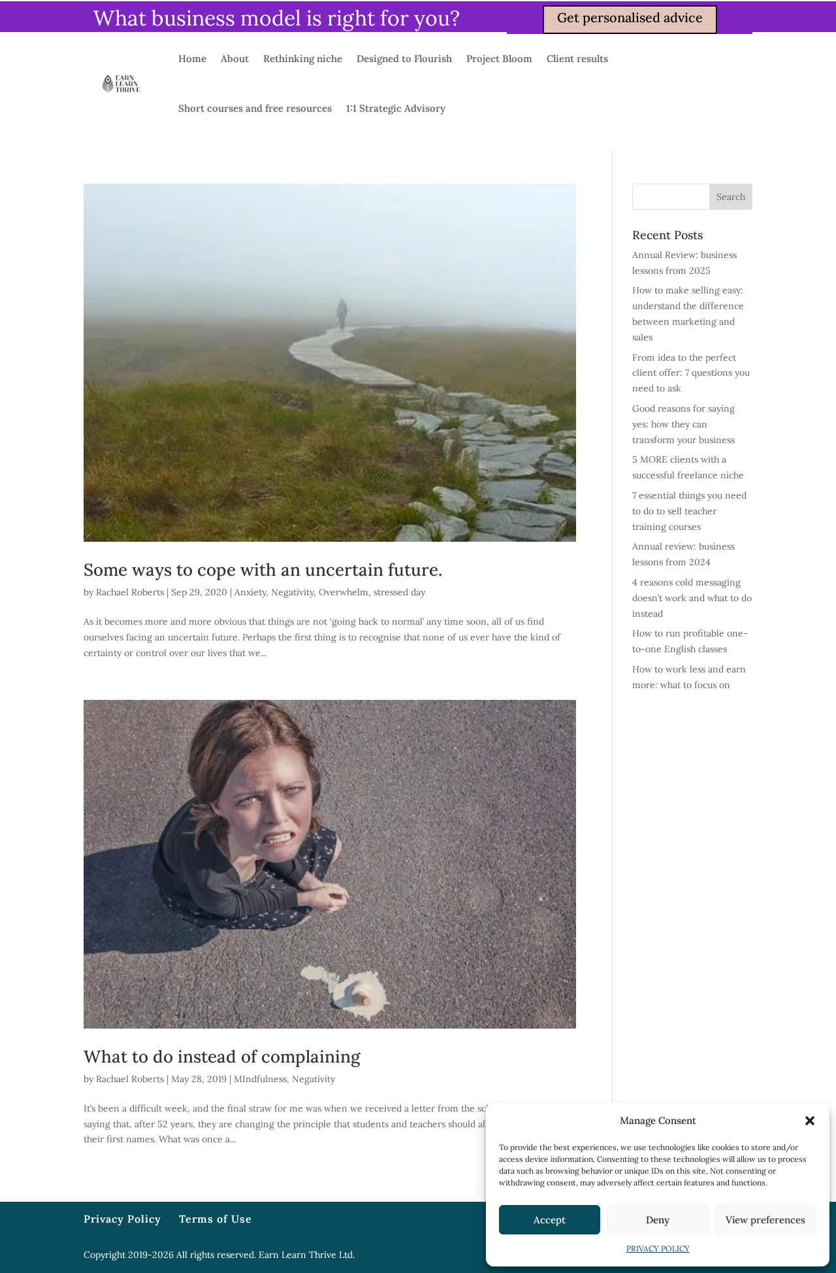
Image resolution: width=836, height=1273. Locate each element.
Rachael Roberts (130, 592)
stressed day (399, 592)
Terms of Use (215, 1218)
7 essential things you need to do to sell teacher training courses (689, 511)
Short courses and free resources (255, 108)
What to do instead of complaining (222, 1056)
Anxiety (250, 592)
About (235, 58)
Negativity (292, 592)
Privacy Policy (122, 1218)
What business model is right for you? (276, 18)
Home (192, 58)
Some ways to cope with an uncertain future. (263, 569)
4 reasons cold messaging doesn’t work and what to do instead (692, 598)
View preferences (765, 1220)
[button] (809, 1120)
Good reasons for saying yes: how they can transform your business (683, 424)
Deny (657, 1220)
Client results (577, 58)
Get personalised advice (630, 17)
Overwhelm (343, 592)
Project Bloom (499, 58)
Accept (550, 1220)
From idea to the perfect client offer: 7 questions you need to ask (691, 373)
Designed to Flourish (404, 58)
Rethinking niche (302, 58)
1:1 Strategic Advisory (395, 108)
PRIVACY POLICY (658, 1248)
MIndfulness (260, 1079)
